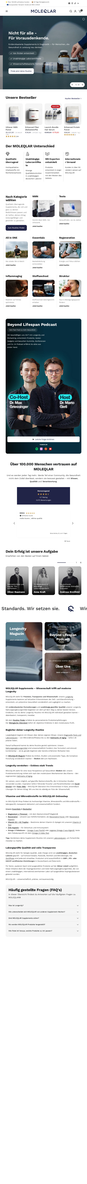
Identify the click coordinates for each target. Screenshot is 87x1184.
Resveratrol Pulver (57, 817)
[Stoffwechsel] (43, 288)
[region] (43, 523)
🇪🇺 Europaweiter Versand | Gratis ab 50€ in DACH (23, 5)
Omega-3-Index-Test (40, 833)
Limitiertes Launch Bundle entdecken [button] (62, 69)
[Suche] (71, 11)
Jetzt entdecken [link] (16, 640)
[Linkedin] (78, 3)
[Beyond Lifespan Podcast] (63, 636)
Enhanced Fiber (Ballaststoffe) (32, 128)
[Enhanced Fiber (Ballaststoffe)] (33, 114)
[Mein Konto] (75, 11)
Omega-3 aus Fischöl (36, 830)
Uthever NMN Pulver (12, 128)
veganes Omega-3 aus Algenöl (62, 830)
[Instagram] (72, 3)
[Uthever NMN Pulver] (14, 114)
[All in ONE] (17, 250)
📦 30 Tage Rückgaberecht (40, 2)
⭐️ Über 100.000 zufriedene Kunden (17, 2)
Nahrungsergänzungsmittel (16, 748)
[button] (14, 136)
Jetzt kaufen (37, 226)
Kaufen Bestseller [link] (72, 98)
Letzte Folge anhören (44, 439)
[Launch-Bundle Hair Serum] (53, 114)
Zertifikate (10, 858)
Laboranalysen (60, 838)
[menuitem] (18, 2)
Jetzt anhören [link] (62, 645)
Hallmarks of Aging (24, 776)
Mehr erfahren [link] (62, 672)
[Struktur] (70, 288)
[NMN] (43, 208)
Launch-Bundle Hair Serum (51, 128)
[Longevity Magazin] (24, 651)
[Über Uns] (63, 667)
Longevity (69, 697)
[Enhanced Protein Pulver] (72, 114)
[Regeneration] (70, 250)
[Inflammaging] (17, 288)
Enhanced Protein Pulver (72, 128)
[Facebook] (69, 3)
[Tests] (70, 208)
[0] (79, 11)
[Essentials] (43, 250)
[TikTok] (75, 3)
